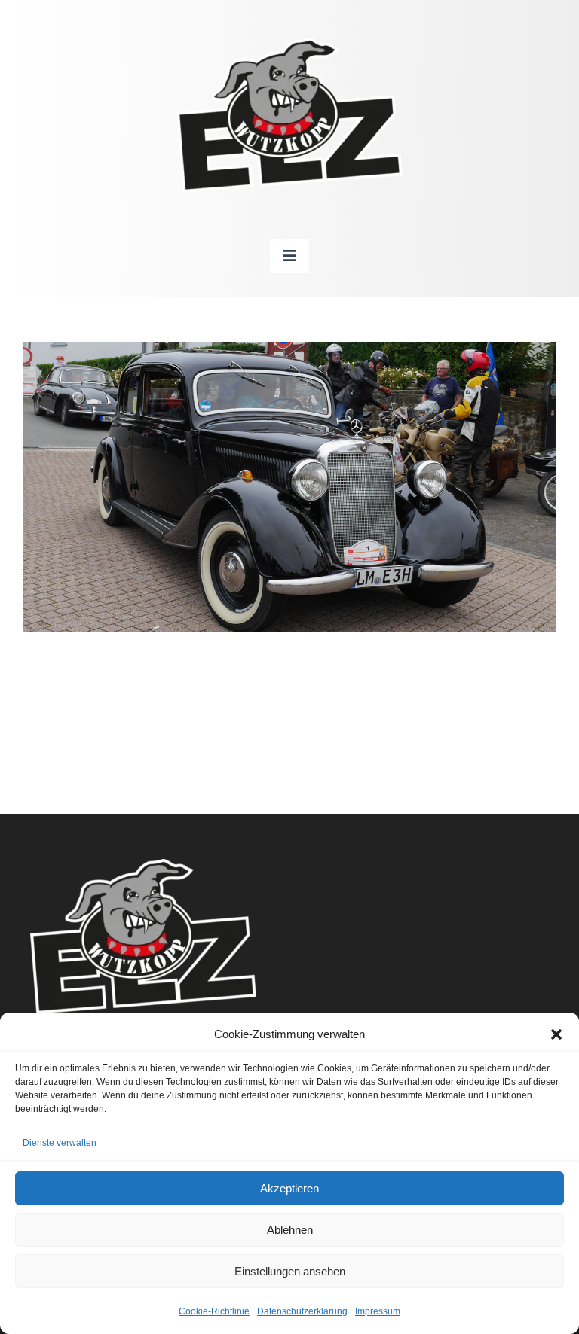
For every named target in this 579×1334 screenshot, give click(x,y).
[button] (556, 1034)
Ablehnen (290, 1229)
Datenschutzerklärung (302, 1311)
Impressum (377, 1311)
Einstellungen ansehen (289, 1271)
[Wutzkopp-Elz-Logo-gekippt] (289, 45)
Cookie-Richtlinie (214, 1311)
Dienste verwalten (59, 1143)
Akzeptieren (289, 1188)
